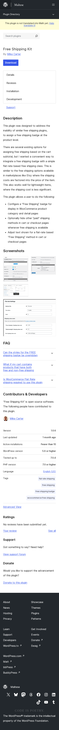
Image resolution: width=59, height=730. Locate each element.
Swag (36, 645)
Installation (12, 91)
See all (52, 530)
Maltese (15, 687)
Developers (9, 640)
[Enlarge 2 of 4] (51, 260)
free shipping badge (45, 491)
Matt (7, 661)
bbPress (9, 667)
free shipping (48, 485)
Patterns (36, 618)
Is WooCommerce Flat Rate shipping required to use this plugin (22, 381)
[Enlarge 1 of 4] (24, 260)
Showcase (37, 602)
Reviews (11, 83)
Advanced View (12, 506)
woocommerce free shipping (41, 498)
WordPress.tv (12, 645)
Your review (10, 530)
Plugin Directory (11, 14)
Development (14, 99)
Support (10, 107)
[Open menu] (54, 4)
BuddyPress (11, 672)
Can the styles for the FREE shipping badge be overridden (20, 354)
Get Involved (38, 629)
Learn (6, 629)
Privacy (7, 618)
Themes (35, 607)
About (6, 602)
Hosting (7, 613)
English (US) (49, 471)
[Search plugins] (36, 36)
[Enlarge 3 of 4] (24, 288)
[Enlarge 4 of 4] (51, 303)
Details (10, 74)
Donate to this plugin (15, 582)
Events (35, 634)
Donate (37, 640)
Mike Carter (14, 54)
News (6, 607)
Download (10, 62)
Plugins (35, 613)
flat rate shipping (47, 478)
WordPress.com (14, 656)
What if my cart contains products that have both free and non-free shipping (18, 367)
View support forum (14, 554)
